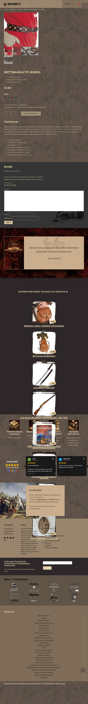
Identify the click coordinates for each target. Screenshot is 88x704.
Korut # (44, 648)
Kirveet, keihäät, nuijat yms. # (44, 623)
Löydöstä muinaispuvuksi (44, 448)
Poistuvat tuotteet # (44, 615)
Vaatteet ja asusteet (16, 9)
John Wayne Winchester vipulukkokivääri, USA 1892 (44, 417)
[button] (35, 15)
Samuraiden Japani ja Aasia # (44, 662)
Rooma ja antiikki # (44, 655)
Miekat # (44, 618)
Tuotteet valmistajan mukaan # (44, 675)
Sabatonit (44, 478)
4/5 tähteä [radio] (12, 185)
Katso (44, 330)
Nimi (6, 214)
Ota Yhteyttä (48, 533)
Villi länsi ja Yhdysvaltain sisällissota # (44, 670)
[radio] (5, 97)
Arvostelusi (8, 183)
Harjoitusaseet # (44, 630)
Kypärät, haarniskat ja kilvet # (44, 638)
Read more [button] (62, 473)
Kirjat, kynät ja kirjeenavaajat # (44, 640)
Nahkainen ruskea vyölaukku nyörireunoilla (44, 325)
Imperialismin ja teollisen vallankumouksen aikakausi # (44, 667)
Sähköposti (8, 218)
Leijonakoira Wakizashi (44, 387)
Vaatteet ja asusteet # (44, 645)
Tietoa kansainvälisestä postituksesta (54, 535)
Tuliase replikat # (44, 625)
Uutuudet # (44, 677)
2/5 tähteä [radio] (8, 185)
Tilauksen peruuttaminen (51, 547)
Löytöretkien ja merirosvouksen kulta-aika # (44, 665)
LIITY (48, 568)
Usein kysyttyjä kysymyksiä (52, 540)
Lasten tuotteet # (44, 643)
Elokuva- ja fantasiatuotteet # (44, 633)
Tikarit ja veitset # (44, 620)
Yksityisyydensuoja (50, 538)
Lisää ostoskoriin (31, 113)
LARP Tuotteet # (44, 635)
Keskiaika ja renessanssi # (44, 660)
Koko (6, 94)
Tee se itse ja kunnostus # (44, 653)
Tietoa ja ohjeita (49, 528)
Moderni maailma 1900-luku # (44, 672)
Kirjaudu (67, 4)
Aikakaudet (48, 543)
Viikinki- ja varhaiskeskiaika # (44, 658)
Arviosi (7, 189)
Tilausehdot (48, 545)
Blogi (46, 531)
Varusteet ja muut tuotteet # (44, 650)
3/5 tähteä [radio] (10, 185)
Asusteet (26, 9)
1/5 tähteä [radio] (5, 185)
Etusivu (6, 9)
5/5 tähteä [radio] (15, 185)
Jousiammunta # (44, 628)
